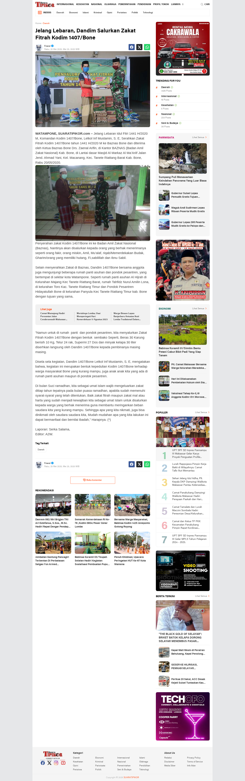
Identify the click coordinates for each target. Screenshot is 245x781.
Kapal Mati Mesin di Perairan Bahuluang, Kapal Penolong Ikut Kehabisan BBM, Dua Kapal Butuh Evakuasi (188, 652)
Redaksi (168, 758)
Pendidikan (144, 4)
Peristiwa (122, 13)
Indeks (47, 13)
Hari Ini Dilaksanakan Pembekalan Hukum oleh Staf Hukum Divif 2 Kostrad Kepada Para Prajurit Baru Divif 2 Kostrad (188, 381)
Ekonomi (73, 13)
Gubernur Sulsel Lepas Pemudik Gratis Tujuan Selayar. (184, 195)
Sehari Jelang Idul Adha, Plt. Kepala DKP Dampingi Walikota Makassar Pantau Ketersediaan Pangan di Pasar (189, 482)
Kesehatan (82, 4)
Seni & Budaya (169, 123)
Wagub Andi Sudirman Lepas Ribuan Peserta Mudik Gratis (188, 210)
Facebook (43, 767)
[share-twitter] (139, 47)
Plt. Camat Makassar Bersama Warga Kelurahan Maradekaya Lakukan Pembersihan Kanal (189, 366)
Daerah (60, 13)
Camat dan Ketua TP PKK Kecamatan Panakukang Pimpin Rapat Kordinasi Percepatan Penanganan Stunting (186, 525)
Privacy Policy (194, 758)
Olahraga (110, 4)
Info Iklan (191, 766)
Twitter (49, 767)
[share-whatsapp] (147, 47)
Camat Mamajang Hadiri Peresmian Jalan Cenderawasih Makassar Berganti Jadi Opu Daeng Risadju (53, 316)
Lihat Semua (198, 137)
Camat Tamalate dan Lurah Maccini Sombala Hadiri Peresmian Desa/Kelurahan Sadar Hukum (187, 511)
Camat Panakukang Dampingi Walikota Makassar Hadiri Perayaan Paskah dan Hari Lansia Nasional (188, 496)
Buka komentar (94, 480)
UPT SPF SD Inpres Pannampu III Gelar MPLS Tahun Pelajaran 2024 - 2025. (189, 539)
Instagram (56, 767)
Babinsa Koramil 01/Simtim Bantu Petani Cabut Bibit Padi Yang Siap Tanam (180, 352)
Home (38, 23)
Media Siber (169, 766)
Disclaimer (169, 762)
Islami (86, 13)
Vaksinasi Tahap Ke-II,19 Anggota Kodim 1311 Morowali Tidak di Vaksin (188, 395)
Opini (109, 13)
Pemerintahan (126, 4)
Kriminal (98, 13)
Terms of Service (195, 762)
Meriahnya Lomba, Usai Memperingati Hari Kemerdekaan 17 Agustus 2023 (92, 316)
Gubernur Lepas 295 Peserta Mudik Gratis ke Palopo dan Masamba (188, 224)
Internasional (65, 4)
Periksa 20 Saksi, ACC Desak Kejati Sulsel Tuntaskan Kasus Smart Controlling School (188, 681)
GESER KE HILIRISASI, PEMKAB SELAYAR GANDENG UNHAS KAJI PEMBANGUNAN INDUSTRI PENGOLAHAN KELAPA (187, 667)
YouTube (62, 767)
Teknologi (148, 13)
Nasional (96, 4)
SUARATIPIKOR (131, 778)
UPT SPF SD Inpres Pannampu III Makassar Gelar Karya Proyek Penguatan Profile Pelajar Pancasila (189, 454)
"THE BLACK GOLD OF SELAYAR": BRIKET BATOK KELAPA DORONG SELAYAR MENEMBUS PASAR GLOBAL (180, 638)
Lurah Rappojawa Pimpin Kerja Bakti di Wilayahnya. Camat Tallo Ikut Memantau (189, 467)
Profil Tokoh (161, 4)
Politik (135, 13)
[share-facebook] (132, 47)
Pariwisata (100, 766)
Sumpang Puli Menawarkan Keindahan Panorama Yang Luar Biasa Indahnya (182, 181)
